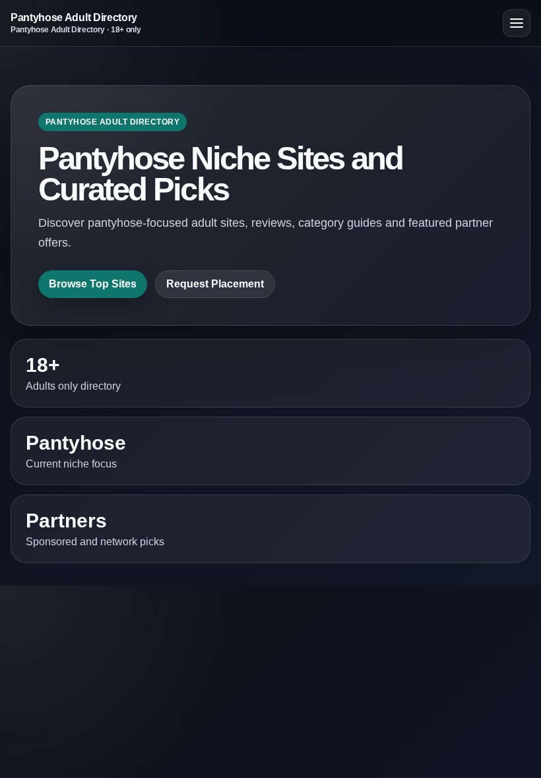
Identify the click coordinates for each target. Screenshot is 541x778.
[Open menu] (516, 23)
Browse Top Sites (93, 283)
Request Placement (215, 283)
